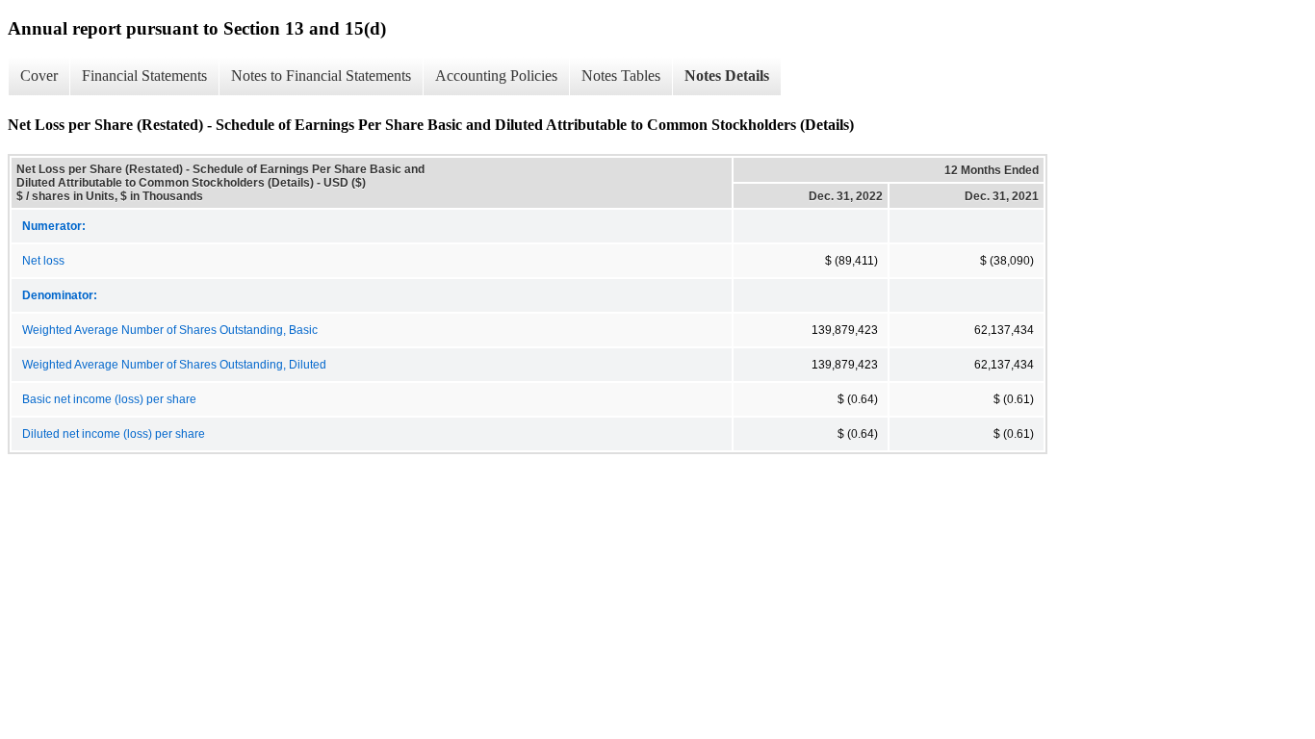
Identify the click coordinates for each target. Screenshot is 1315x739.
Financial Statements (144, 75)
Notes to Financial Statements (321, 75)
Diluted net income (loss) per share (113, 434)
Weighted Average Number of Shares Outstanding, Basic (170, 330)
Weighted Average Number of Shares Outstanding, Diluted (174, 364)
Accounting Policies (496, 75)
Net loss (43, 261)
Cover (39, 75)
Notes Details (726, 75)
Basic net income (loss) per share (109, 399)
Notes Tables (620, 75)
